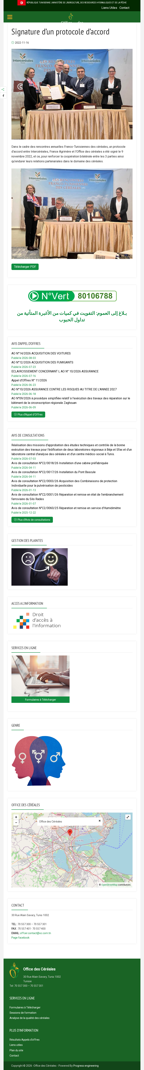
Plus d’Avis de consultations (34, 519)
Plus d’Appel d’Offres (30, 414)
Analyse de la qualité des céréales (30, 1017)
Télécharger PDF (25, 266)
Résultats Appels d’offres (25, 1039)
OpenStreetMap (109, 885)
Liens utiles (16, 1044)
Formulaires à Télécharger (25, 1007)
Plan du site (16, 1050)
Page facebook (20, 937)
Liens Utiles (109, 8)
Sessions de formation (23, 1012)
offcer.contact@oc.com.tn (35, 933)
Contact (124, 8)
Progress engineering (86, 1065)
